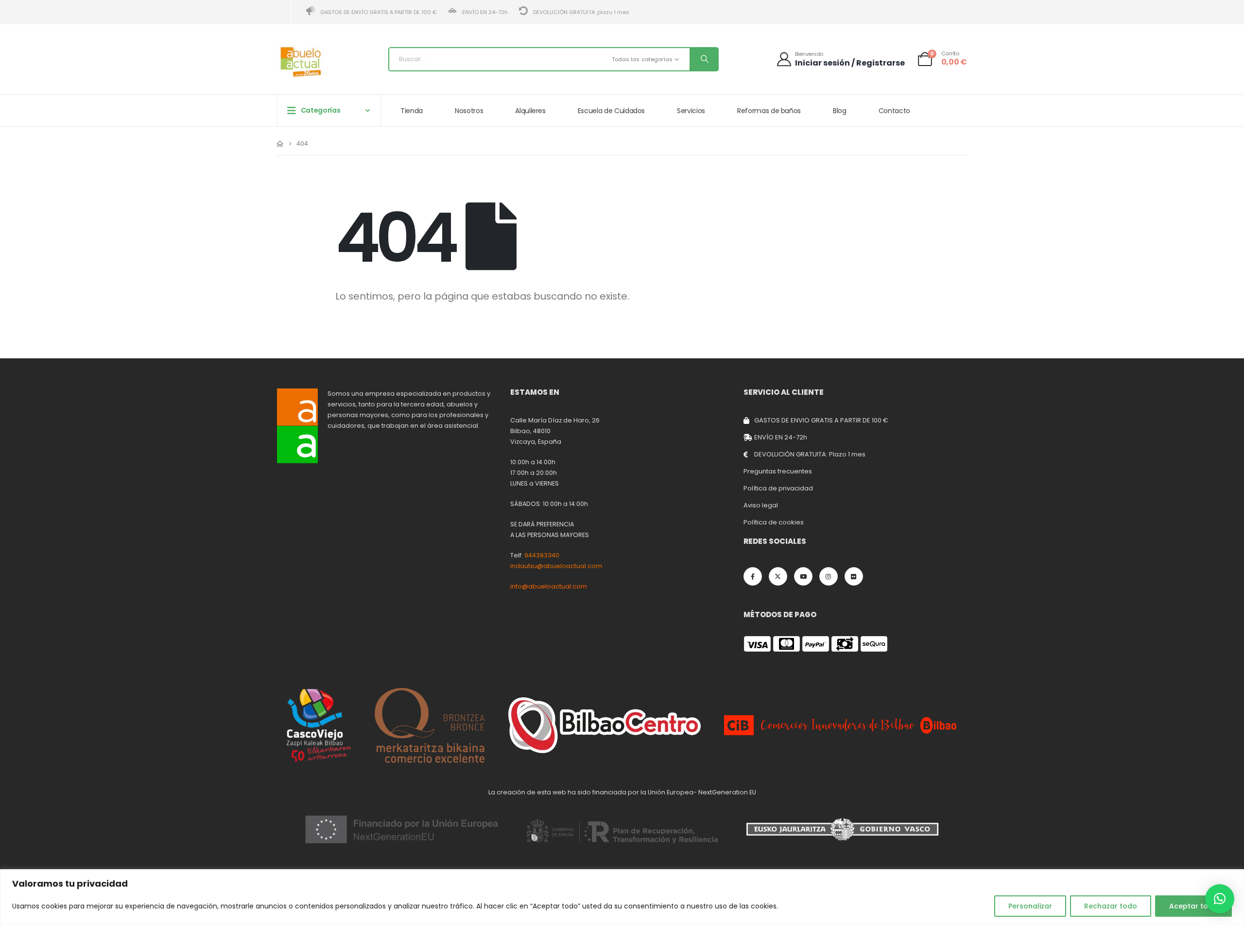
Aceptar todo (1193, 906)
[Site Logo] (301, 62)
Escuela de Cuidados (611, 111)
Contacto (894, 111)
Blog (840, 111)
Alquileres (530, 111)
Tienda (411, 111)
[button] (1219, 898)
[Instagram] (828, 576)
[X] (778, 576)
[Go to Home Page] (280, 143)
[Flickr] (854, 576)
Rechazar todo (1110, 906)
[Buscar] (704, 59)
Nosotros (469, 111)
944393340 (541, 555)
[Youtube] (803, 576)
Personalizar (1030, 906)
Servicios (691, 111)
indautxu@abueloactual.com (556, 566)
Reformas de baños (769, 111)
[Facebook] (752, 576)
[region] (622, 897)
